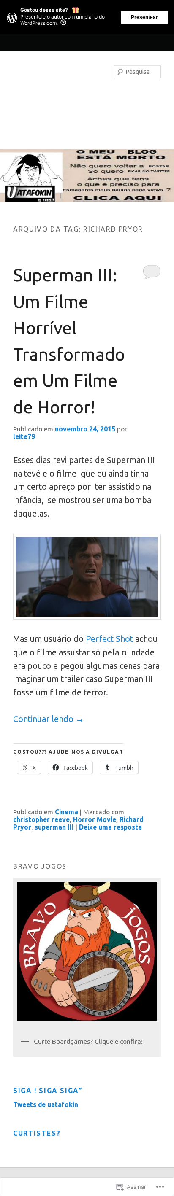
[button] (86, 576)
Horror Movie (94, 819)
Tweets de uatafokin (45, 1104)
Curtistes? (36, 1133)
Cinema (66, 812)
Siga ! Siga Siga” (47, 1090)
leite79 (24, 436)
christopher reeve (41, 819)
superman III (54, 827)
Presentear (144, 17)
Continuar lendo (48, 719)
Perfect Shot (109, 639)
